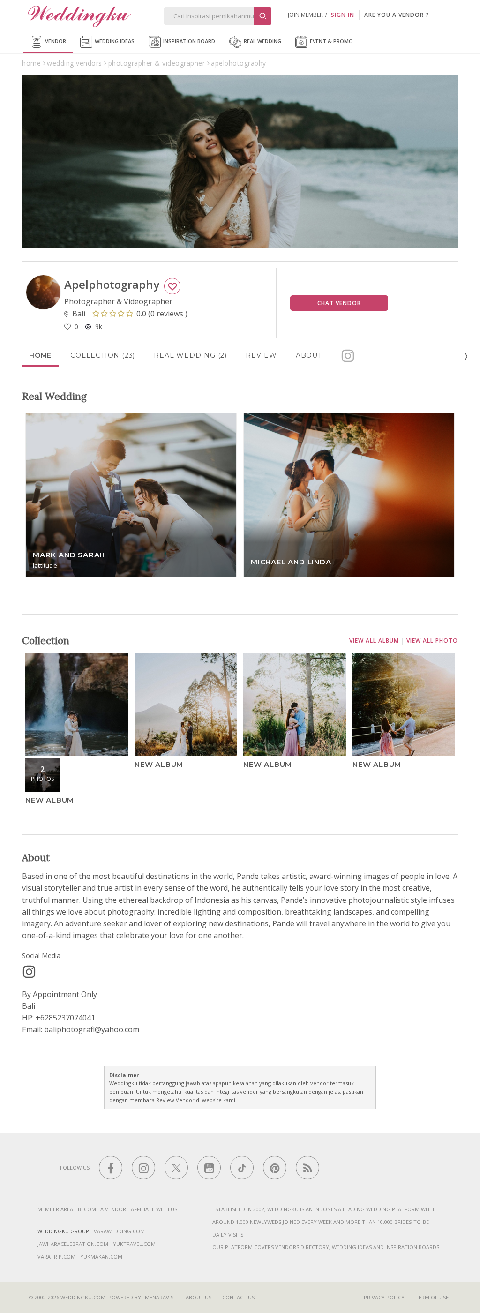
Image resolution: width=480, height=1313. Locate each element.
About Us (198, 1297)
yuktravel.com (134, 1243)
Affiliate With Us (154, 1209)
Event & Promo (330, 41)
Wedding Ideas (114, 41)
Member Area (55, 1209)
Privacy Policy (384, 1297)
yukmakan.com (101, 1256)
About (309, 355)
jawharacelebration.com (73, 1243)
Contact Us (238, 1297)
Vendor (55, 41)
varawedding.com (119, 1231)
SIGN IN (342, 15)
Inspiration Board (188, 41)
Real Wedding (261, 41)
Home (40, 355)
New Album (49, 799)
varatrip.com (56, 1256)
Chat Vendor (339, 303)
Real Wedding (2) (190, 355)
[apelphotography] (29, 972)
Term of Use (432, 1297)
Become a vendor (102, 1209)
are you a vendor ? (396, 15)
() (162, 313)
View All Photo (432, 641)
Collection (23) (102, 355)
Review (261, 355)
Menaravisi (160, 1297)
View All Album (374, 641)
